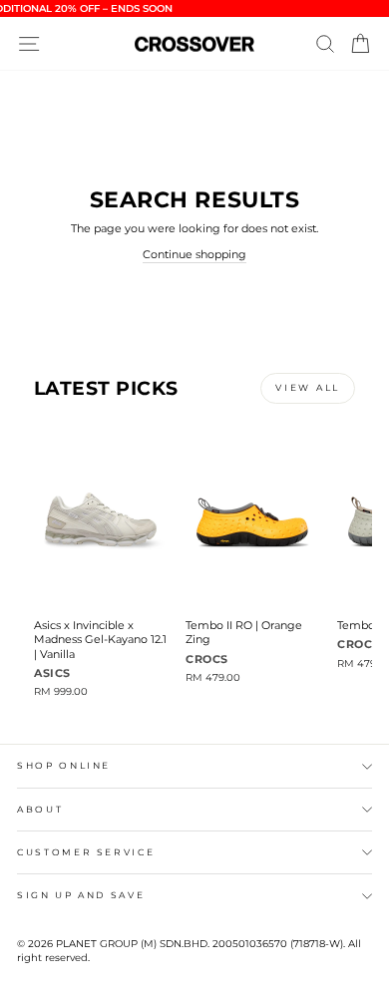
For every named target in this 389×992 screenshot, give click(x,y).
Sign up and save (81, 894)
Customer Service (86, 851)
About (40, 809)
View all (307, 387)
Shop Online (64, 765)
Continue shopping (194, 254)
